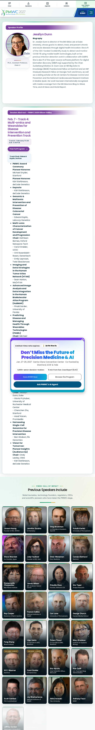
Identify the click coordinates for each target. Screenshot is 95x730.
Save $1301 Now (30, 377)
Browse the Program (64, 377)
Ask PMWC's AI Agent (47, 384)
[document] (47, 365)
